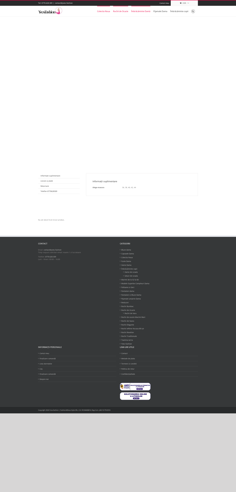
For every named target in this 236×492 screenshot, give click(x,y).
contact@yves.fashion (64, 3)
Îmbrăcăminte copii (129, 269)
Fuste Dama (126, 261)
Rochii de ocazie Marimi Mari (133, 317)
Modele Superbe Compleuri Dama (135, 283)
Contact (124, 353)
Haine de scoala (131, 272)
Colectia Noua (127, 257)
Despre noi (44, 379)
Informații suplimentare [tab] (50, 176)
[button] (193, 11)
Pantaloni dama (127, 291)
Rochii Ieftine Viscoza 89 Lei (132, 328)
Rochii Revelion (127, 332)
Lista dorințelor (46, 364)
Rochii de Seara (127, 321)
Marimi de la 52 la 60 (130, 279)
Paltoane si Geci (127, 287)
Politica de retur (127, 369)
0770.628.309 (50, 257)
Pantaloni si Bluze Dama (131, 295)
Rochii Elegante (127, 325)
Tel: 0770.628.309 (45, 3)
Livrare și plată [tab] (47, 181)
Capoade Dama (127, 253)
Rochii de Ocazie (128, 310)
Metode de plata (128, 358)
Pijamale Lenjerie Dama (131, 299)
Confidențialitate (128, 374)
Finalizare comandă (48, 358)
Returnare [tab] (45, 186)
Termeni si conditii (129, 364)
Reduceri (125, 302)
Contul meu (44, 353)
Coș (41, 369)
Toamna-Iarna (127, 340)
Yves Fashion (126, 344)
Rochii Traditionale (129, 336)
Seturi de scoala (131, 276)
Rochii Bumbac (127, 306)
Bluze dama (126, 250)
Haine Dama (126, 265)
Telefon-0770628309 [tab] (49, 191)
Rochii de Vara (130, 313)
